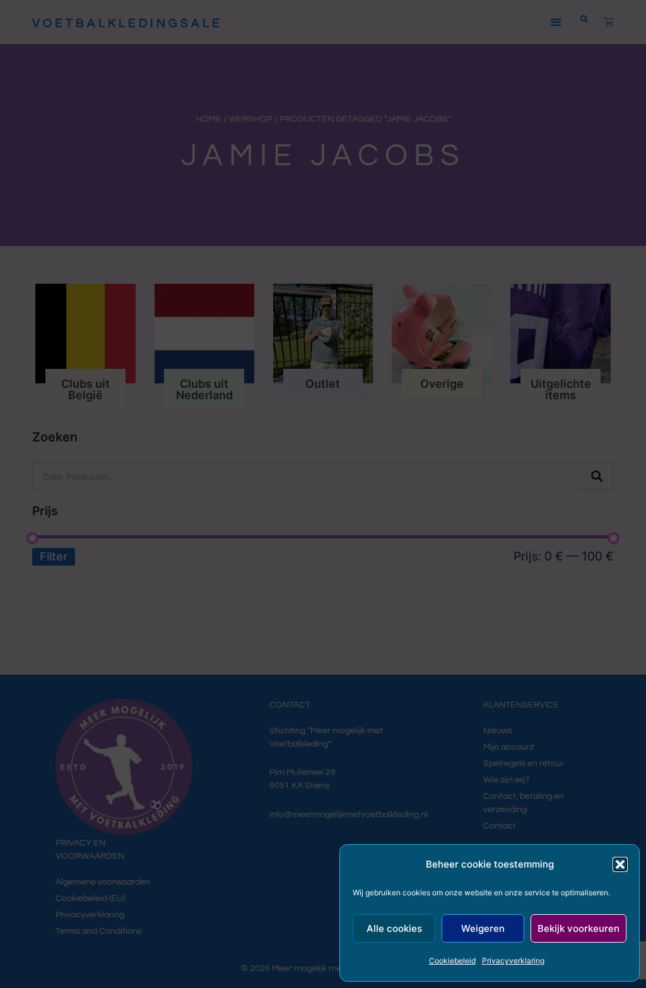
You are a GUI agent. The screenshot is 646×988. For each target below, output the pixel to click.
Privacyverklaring (513, 960)
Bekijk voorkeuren (578, 928)
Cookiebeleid (452, 960)
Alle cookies (394, 928)
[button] (620, 864)
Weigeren (483, 928)
